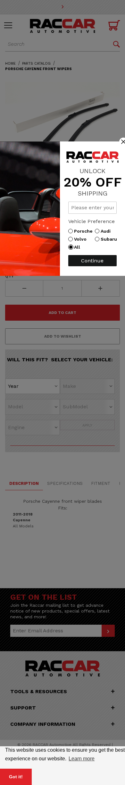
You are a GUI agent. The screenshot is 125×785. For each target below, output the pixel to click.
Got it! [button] (16, 776)
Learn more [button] (82, 758)
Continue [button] (92, 261)
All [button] (78, 247)
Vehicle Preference (91, 221)
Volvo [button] (82, 239)
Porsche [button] (85, 231)
